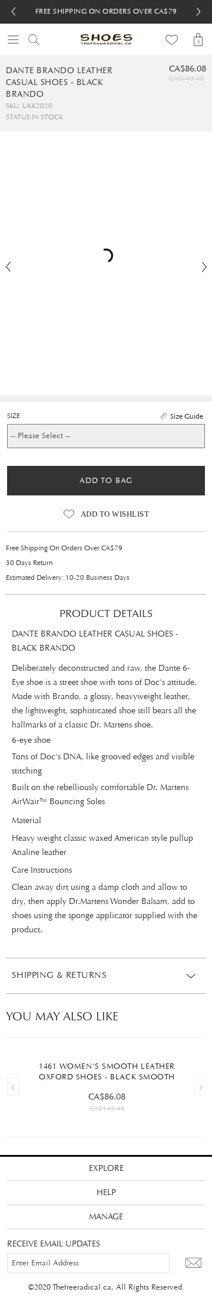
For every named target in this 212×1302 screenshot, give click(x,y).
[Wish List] (172, 40)
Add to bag (106, 480)
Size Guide (186, 416)
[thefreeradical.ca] (106, 39)
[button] (198, 12)
